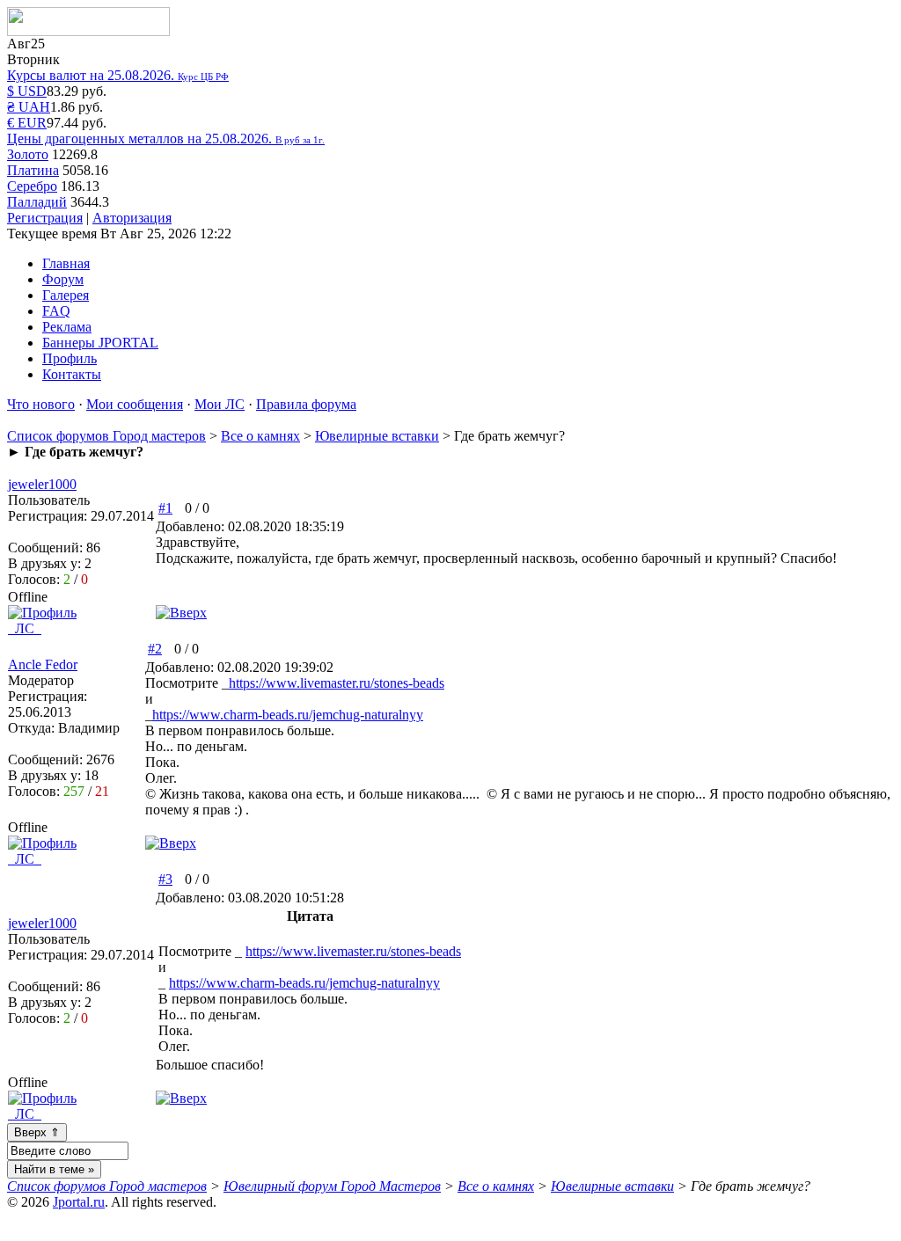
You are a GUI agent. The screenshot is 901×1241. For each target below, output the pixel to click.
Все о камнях (260, 435)
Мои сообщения (134, 404)
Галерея (65, 295)
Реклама (67, 326)
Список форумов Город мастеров (106, 435)
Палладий (37, 201)
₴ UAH (28, 106)
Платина (33, 170)
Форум (63, 279)
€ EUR (27, 122)
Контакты (71, 374)
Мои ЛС (219, 404)
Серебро (32, 186)
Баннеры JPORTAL (100, 342)
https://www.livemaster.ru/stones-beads (336, 682)
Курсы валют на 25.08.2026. (118, 75)
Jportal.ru (79, 1201)
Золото (27, 154)
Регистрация (45, 217)
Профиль (69, 358)
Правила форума (306, 404)
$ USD (27, 91)
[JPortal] (88, 31)
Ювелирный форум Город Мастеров (332, 1186)
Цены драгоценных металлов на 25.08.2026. (166, 138)
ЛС (24, 628)
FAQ (56, 310)
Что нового (41, 404)
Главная (66, 263)
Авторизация (132, 217)
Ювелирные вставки (377, 435)
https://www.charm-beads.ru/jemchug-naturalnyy (287, 714)
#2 (155, 648)
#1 (165, 507)
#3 (165, 879)
